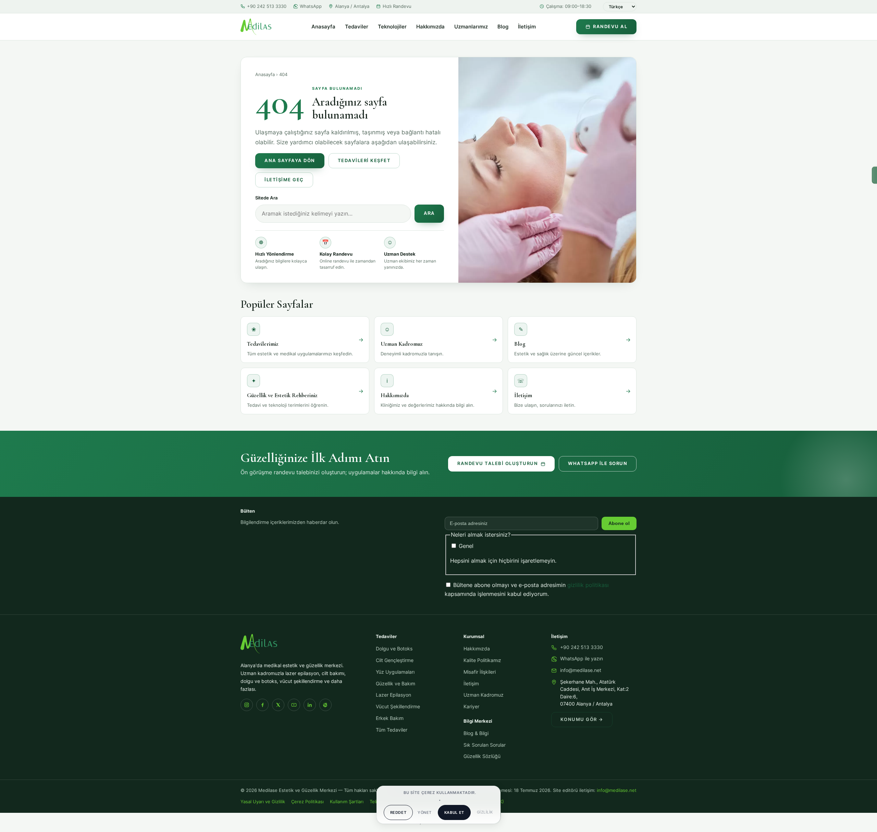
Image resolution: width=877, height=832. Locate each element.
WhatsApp (311, 6)
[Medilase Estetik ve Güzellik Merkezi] (255, 27)
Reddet (398, 812)
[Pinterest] (325, 705)
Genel (465, 545)
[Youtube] (294, 705)
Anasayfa (323, 27)
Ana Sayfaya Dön (289, 160)
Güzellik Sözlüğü (482, 756)
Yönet (424, 812)
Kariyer (471, 706)
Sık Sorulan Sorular (485, 745)
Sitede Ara (266, 197)
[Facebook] (262, 705)
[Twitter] (278, 705)
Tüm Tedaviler (391, 730)
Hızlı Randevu (397, 6)
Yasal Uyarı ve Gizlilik (262, 801)
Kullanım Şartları (346, 801)
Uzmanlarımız (471, 27)
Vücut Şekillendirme (398, 706)
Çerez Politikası (307, 801)
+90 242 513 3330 (266, 6)
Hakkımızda (430, 27)
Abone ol (619, 523)
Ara (429, 213)
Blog (502, 27)
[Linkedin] (310, 705)
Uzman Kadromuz (484, 695)
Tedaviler (356, 27)
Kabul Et (454, 812)
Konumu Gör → (581, 719)
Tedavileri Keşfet (364, 160)
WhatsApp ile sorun (597, 463)
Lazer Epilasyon (393, 695)
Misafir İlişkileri (480, 672)
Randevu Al (610, 26)
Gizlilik (485, 812)
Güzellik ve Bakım (395, 683)
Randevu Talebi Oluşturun (497, 463)
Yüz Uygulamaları (395, 672)
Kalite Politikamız (482, 660)
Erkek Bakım (390, 718)
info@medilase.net (580, 670)
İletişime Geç (284, 179)
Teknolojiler (392, 27)
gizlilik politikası (588, 585)
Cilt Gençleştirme (394, 660)
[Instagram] (246, 705)
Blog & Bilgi (476, 733)
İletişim (527, 27)
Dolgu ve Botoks (394, 648)
